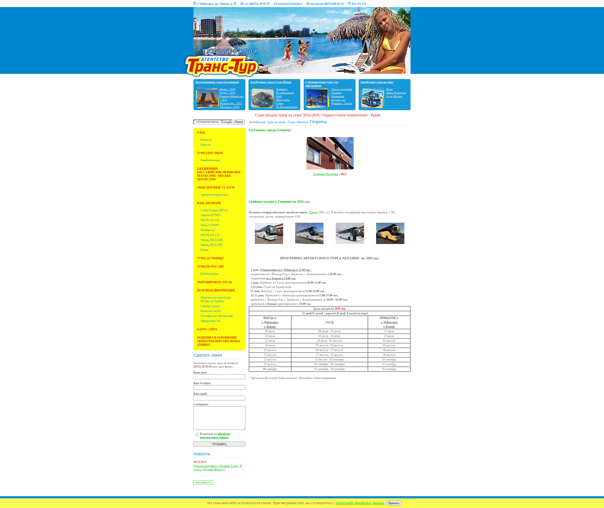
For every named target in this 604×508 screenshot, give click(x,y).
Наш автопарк (209, 203)
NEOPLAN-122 (210, 220)
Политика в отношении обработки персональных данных (218, 341)
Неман (204, 250)
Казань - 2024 (227, 89)
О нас (201, 132)
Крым (389, 89)
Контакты (206, 139)
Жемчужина (283, 99)
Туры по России (210, 266)
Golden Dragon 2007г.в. (214, 210)
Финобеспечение (210, 160)
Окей (279, 96)
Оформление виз (211, 321)
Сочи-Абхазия (394, 96)
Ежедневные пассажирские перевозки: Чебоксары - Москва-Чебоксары (219, 174)
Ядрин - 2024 (227, 92)
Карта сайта (207, 329)
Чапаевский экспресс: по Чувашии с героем (341, 100)
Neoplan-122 (208, 230)
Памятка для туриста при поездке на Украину (216, 299)
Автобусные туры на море (377, 82)
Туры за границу (210, 258)
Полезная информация (216, 290)
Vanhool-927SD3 (210, 215)
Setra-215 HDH (209, 225)
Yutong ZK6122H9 (211, 240)
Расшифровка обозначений (216, 316)
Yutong (313, 212)
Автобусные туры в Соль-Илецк (270, 82)
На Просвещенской (287, 106)
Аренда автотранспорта (214, 194)
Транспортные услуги (215, 187)
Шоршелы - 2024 (229, 106)
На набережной (285, 92)
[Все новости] (203, 483)
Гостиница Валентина (325, 174)
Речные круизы (210, 273)
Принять (394, 503)
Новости (206, 144)
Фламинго (281, 89)
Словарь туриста (210, 306)
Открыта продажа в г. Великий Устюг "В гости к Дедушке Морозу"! (217, 467)
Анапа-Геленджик (396, 92)
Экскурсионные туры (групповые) (217, 82)
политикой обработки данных (360, 503)
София (279, 103)
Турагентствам (209, 153)
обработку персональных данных (215, 435)
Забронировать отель (214, 282)
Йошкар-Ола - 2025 (231, 103)
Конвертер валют (211, 311)
